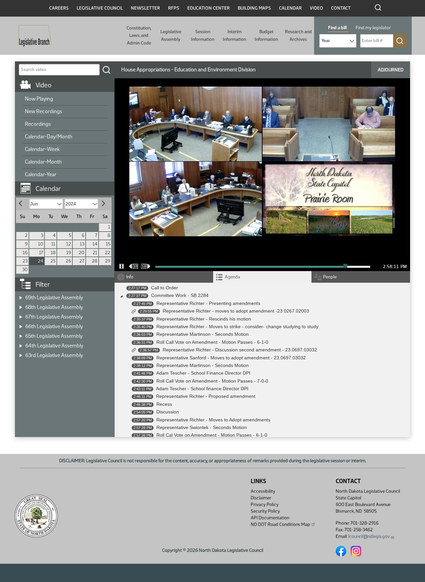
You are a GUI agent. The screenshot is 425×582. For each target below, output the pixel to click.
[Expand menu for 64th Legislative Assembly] (20, 343)
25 (52, 261)
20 (81, 252)
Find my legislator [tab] (373, 28)
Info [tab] (129, 277)
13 (82, 244)
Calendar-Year (40, 174)
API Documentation (270, 518)
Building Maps (254, 8)
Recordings (38, 124)
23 (25, 261)
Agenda (232, 277)
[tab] (262, 277)
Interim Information (234, 35)
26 (68, 261)
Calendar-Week (42, 149)
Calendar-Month (43, 162)
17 (41, 252)
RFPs (173, 8)
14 (95, 244)
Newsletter (145, 8)
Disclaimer (261, 498)
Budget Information (266, 35)
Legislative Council (100, 8)
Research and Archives (298, 35)
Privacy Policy (265, 504)
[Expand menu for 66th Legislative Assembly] (20, 324)
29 (107, 261)
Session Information (202, 35)
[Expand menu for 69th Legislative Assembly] (20, 295)
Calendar (290, 8)
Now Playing (39, 99)
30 (25, 269)
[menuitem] (65, 99)
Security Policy (265, 511)
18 (53, 252)
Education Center (208, 8)
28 (94, 261)
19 (68, 252)
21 (95, 252)
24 (40, 261)
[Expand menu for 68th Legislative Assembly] (20, 305)
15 (108, 244)
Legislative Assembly (170, 35)
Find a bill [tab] (337, 28)
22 (107, 252)
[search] (106, 70)
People (330, 277)
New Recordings (43, 111)
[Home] (32, 36)
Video (316, 8)
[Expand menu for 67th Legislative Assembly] (20, 314)
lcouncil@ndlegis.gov (369, 536)
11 (53, 244)
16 (25, 252)
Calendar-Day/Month (48, 136)
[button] (67, 185)
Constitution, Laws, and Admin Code (139, 35)
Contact (341, 8)
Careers (59, 8)
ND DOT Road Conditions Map (280, 524)
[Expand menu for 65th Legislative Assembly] (20, 333)
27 (81, 261)
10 (40, 244)
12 (68, 244)
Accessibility (263, 491)
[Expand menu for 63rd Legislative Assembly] (20, 353)
